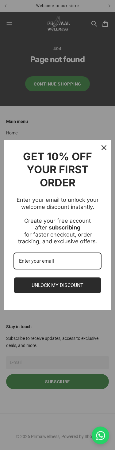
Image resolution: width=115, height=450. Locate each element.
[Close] (104, 147)
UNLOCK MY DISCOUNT (57, 285)
